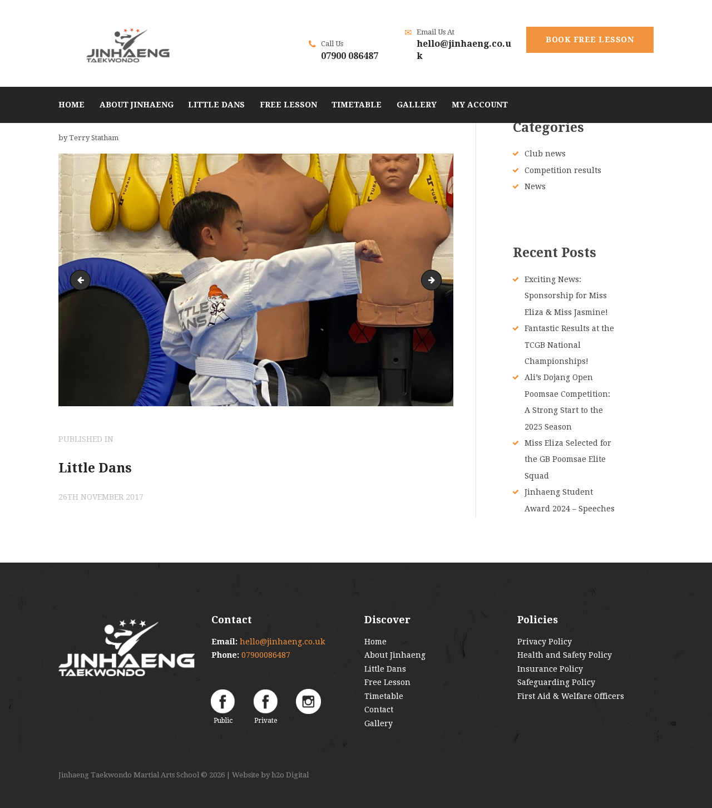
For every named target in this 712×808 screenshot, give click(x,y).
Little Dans (385, 668)
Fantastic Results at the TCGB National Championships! (569, 345)
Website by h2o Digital (270, 775)
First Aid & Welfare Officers (570, 696)
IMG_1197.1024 (437, 279)
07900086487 (265, 655)
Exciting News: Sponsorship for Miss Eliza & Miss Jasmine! (566, 296)
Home (375, 641)
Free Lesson (387, 682)
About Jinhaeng (395, 655)
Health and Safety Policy (564, 655)
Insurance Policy (550, 668)
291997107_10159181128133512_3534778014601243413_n (82, 279)
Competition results (563, 170)
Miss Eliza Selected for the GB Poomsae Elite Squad (568, 459)
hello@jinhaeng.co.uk (282, 641)
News (535, 186)
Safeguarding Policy (556, 682)
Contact (378, 709)
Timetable (383, 696)
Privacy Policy (544, 641)
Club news (545, 153)
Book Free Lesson (590, 39)
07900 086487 (349, 56)
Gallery (378, 723)
